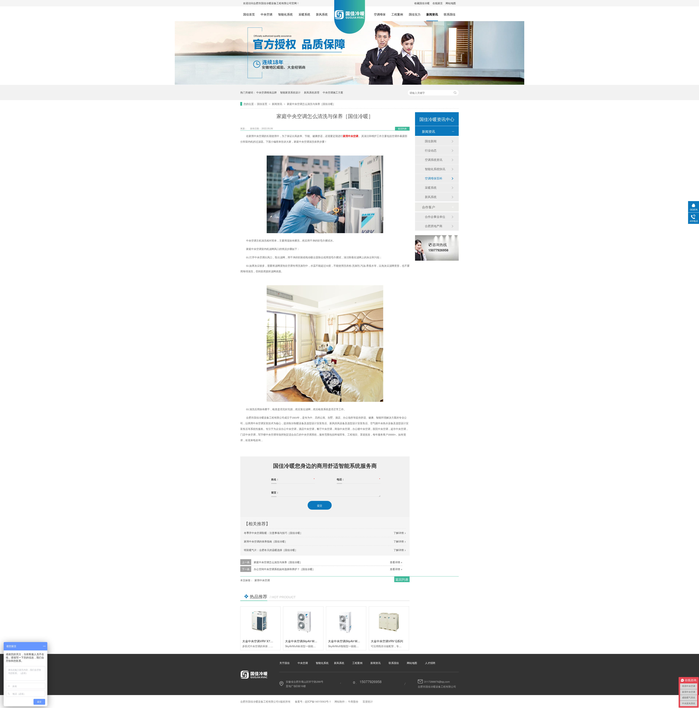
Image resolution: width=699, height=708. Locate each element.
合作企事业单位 (435, 217)
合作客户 (428, 207)
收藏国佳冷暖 (422, 3)
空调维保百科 (433, 178)
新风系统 (322, 14)
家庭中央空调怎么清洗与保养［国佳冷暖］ (311, 104)
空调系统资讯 (433, 160)
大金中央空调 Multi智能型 (349, 641)
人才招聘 (430, 663)
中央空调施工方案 (333, 92)
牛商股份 (353, 701)
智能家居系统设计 (290, 92)
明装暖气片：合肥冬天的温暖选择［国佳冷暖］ (270, 550)
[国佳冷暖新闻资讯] (349, 84)
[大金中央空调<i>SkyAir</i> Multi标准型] (303, 621)
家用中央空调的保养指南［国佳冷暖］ (265, 541)
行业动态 (431, 150)
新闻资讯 (432, 14)
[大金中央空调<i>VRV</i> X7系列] (260, 621)
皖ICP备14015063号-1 (318, 701)
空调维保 (380, 14)
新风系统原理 (311, 92)
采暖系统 (304, 14)
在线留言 (438, 3)
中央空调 (266, 14)
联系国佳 (449, 14)
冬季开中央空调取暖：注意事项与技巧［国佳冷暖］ (273, 533)
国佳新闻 (431, 141)
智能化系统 (285, 14)
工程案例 (397, 14)
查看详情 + (396, 562)
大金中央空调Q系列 (387, 641)
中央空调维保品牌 (266, 92)
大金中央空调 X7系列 (259, 641)
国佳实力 (414, 14)
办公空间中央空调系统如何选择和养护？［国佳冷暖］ (284, 569)
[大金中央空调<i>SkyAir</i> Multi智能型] (346, 621)
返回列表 (402, 128)
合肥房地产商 (433, 226)
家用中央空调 (262, 580)
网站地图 (451, 3)
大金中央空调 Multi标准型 (306, 641)
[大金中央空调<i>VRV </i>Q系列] (389, 621)
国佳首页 (249, 14)
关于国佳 (284, 663)
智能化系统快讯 (435, 169)
